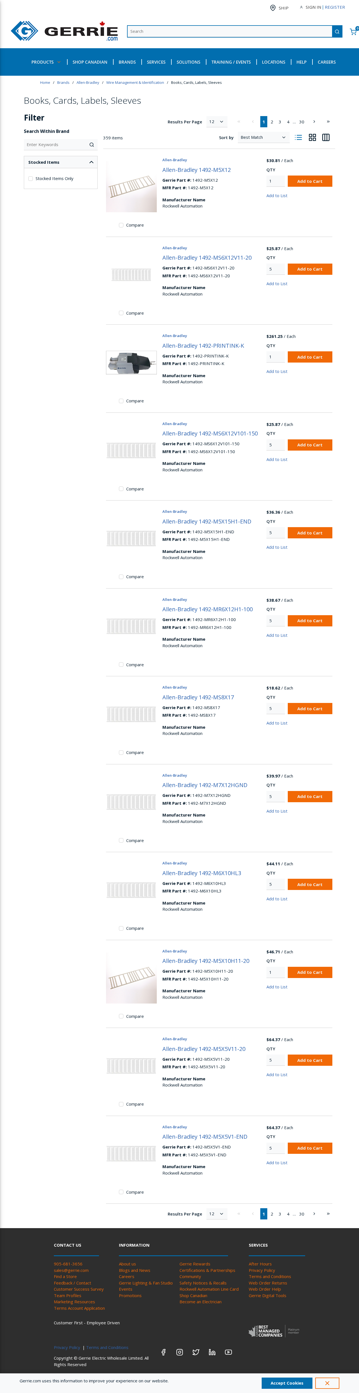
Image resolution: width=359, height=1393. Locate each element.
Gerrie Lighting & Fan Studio (146, 1283)
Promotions (130, 1295)
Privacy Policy (262, 1270)
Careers (126, 1276)
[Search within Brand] (92, 144)
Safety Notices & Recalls (203, 1283)
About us (127, 1264)
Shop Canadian (193, 1295)
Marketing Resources (74, 1301)
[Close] (327, 1383)
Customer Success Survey (79, 1289)
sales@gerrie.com (71, 1270)
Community (190, 1276)
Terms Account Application (79, 1308)
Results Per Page (185, 121)
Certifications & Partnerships (207, 1270)
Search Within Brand (46, 131)
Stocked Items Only (54, 178)
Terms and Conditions (270, 1276)
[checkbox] (30, 178)
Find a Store (65, 1276)
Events (125, 1289)
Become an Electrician (201, 1301)
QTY (270, 169)
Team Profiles (67, 1295)
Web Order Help (265, 1289)
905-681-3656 (68, 1264)
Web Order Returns (268, 1283)
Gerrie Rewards (195, 1264)
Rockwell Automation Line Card (209, 1289)
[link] (238, 121)
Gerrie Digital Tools (267, 1295)
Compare (135, 225)
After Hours (260, 1264)
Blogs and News (134, 1270)
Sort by (226, 137)
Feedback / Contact (72, 1283)
